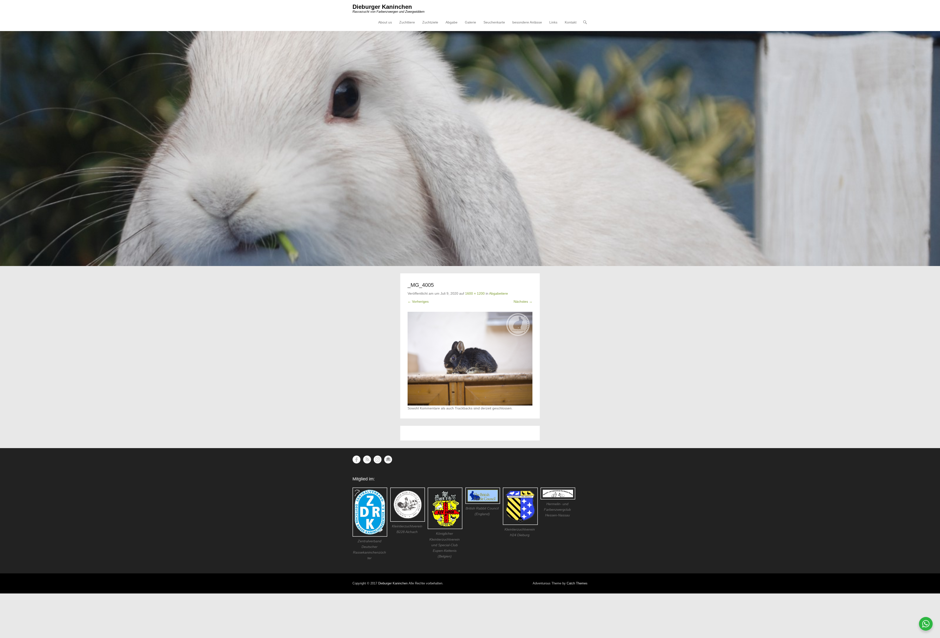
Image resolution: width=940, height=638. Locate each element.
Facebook (356, 459)
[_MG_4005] (470, 359)
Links (553, 22)
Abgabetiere (498, 293)
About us (385, 22)
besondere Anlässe (527, 22)
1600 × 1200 (475, 293)
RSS (367, 459)
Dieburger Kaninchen (382, 6)
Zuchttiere (407, 22)
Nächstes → (523, 301)
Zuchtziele (430, 22)
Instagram (378, 459)
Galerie (470, 22)
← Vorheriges (418, 301)
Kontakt (570, 22)
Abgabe (452, 22)
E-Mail (388, 459)
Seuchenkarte (494, 22)
